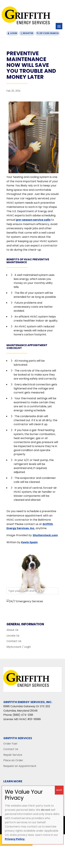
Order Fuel (10, 744)
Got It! (59, 790)
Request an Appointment (19, 766)
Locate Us (12, 636)
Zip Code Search (48, 33)
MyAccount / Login (18, 647)
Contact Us (13, 641)
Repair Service (12, 755)
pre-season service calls (33, 220)
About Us (12, 630)
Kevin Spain (29, 542)
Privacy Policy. (15, 839)
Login (13, 33)
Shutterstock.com (45, 535)
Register (28, 33)
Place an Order (13, 760)
